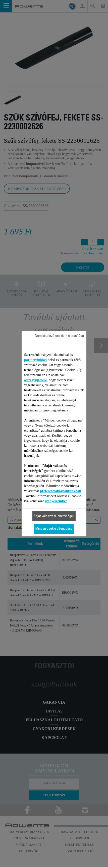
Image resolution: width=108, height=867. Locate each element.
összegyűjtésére (35, 380)
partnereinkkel (35, 360)
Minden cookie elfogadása (54, 528)
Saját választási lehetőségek (54, 516)
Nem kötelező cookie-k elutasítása (59, 336)
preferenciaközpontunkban (60, 491)
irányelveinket (56, 501)
